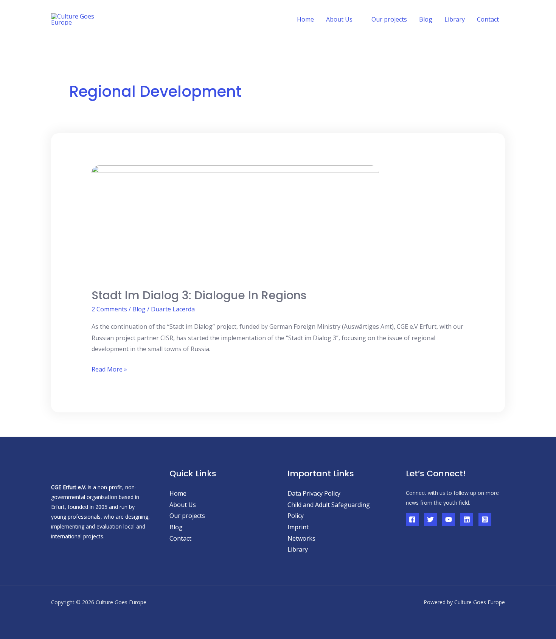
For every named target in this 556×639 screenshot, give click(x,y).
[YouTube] (448, 519)
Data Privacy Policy (313, 493)
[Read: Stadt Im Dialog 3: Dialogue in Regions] (235, 222)
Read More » (109, 368)
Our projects (389, 19)
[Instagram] (484, 519)
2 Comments (109, 309)
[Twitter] (430, 519)
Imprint (298, 527)
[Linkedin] (466, 519)
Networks (301, 538)
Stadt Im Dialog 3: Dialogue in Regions (199, 295)
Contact (488, 19)
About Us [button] (339, 19)
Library (454, 19)
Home (305, 19)
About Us (182, 505)
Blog (425, 19)
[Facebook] (412, 519)
